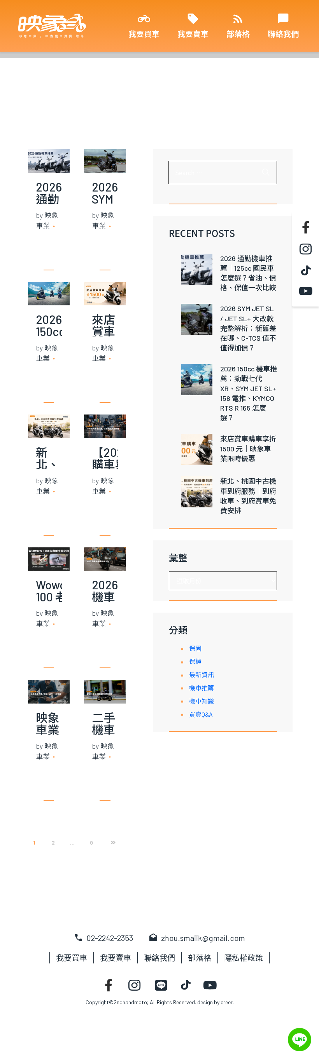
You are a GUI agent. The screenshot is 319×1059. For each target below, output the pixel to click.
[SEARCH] (265, 172)
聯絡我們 (283, 33)
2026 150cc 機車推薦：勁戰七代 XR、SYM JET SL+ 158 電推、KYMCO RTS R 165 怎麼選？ (248, 393)
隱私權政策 (243, 957)
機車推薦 (201, 687)
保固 (195, 648)
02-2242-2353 (103, 937)
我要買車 (144, 33)
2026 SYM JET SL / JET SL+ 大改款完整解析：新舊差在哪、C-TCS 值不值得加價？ (248, 328)
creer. (227, 1002)
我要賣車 (193, 33)
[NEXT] (110, 842)
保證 (195, 661)
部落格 (238, 33)
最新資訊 (201, 674)
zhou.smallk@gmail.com (197, 937)
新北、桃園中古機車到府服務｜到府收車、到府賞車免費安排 (248, 496)
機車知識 (201, 701)
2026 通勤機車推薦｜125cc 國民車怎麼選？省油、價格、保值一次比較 (248, 273)
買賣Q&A (201, 714)
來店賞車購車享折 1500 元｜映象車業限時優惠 (248, 448)
